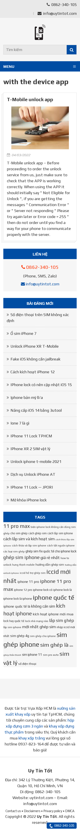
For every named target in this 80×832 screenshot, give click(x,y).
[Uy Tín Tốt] (40, 32)
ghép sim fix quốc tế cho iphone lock (51, 551)
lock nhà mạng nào (36, 621)
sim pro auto (51, 654)
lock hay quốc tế (13, 621)
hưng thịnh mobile (23, 564)
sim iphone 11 (32, 654)
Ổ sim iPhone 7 (23, 333)
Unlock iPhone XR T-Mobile (34, 346)
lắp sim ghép (61, 620)
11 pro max (16, 526)
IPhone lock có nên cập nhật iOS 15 (41, 384)
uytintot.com (41, 797)
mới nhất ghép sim (39, 626)
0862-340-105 (63, 4)
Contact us (13, 811)
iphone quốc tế (53, 597)
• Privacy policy (51, 811)
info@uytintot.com (60, 13)
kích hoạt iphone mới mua (53, 614)
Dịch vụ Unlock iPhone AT (32, 474)
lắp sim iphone (12, 627)
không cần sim (43, 606)
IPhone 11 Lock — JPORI (31, 487)
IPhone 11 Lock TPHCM (31, 436)
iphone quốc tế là (16, 606)
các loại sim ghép (14, 551)
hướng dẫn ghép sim (50, 564)
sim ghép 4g (19, 636)
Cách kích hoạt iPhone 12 (32, 372)
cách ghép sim (37, 533)
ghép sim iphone (21, 557)
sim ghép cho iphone (43, 636)
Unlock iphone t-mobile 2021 (35, 461)
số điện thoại (27, 663)
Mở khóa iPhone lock (28, 500)
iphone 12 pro (23, 589)
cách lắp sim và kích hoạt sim (29, 538)
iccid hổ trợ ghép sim (33, 572)
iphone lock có (42, 589)
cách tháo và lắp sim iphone (29, 545)
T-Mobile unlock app (30, 99)
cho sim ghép (19, 533)
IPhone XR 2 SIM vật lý (30, 448)
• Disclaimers (31, 811)
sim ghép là (54, 645)
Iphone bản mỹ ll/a (26, 397)
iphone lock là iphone (17, 598)
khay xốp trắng (31, 738)
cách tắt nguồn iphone (61, 545)
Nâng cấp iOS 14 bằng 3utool (36, 410)
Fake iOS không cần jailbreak (35, 359)
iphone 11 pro (28, 582)
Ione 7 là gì (19, 423)
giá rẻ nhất (50, 557)
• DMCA (68, 811)
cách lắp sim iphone (60, 533)
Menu (8, 66)
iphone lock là (62, 589)
